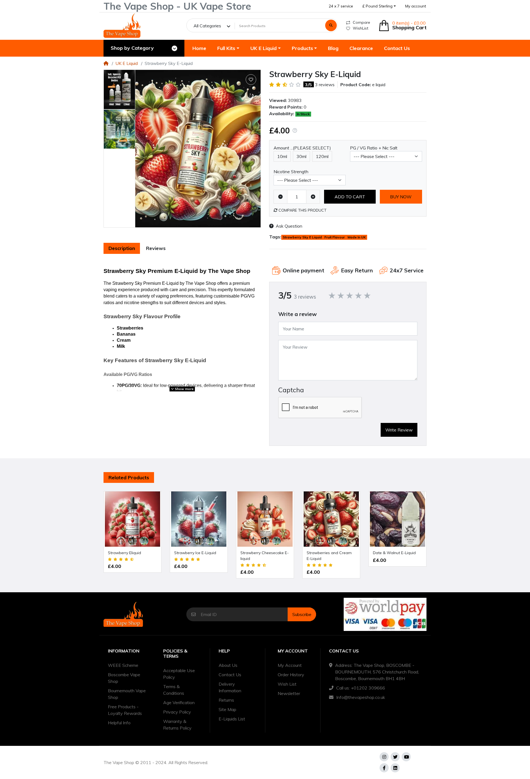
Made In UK (357, 237)
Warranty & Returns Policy (177, 725)
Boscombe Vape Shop (124, 678)
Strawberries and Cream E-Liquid (329, 555)
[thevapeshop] (122, 25)
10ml (282, 156)
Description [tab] (121, 248)
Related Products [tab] (128, 477)
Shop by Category (132, 48)
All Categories (207, 25)
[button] (379, 6)
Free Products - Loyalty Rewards (125, 710)
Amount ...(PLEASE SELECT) (302, 148)
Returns (226, 700)
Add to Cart (350, 196)
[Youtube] (406, 756)
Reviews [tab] (156, 248)
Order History (291, 674)
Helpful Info (119, 722)
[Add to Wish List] (251, 79)
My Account (290, 665)
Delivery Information (230, 687)
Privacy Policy (177, 712)
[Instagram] (384, 756)
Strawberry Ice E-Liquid (195, 552)
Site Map (227, 709)
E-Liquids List (232, 719)
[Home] (106, 63)
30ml (301, 156)
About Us (228, 665)
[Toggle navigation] (174, 48)
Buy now (401, 196)
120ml (322, 156)
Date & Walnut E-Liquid (394, 552)
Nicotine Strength (291, 171)
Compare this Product (302, 210)
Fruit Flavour (334, 237)
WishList (360, 28)
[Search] (331, 25)
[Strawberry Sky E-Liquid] (198, 148)
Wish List (287, 684)
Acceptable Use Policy (179, 674)
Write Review (399, 430)
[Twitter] (395, 756)
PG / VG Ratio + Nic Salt (374, 148)
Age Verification (179, 702)
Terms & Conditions (173, 690)
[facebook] (384, 767)
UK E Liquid (126, 63)
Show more (184, 389)
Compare (361, 22)
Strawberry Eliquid (124, 552)
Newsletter (289, 693)
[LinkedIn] (395, 767)
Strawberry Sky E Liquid (302, 237)
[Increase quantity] (313, 197)
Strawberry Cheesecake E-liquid (264, 555)
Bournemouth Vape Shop (127, 694)
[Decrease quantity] (280, 197)
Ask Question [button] (289, 226)
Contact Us (230, 674)
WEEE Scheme (123, 665)
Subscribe (301, 614)
